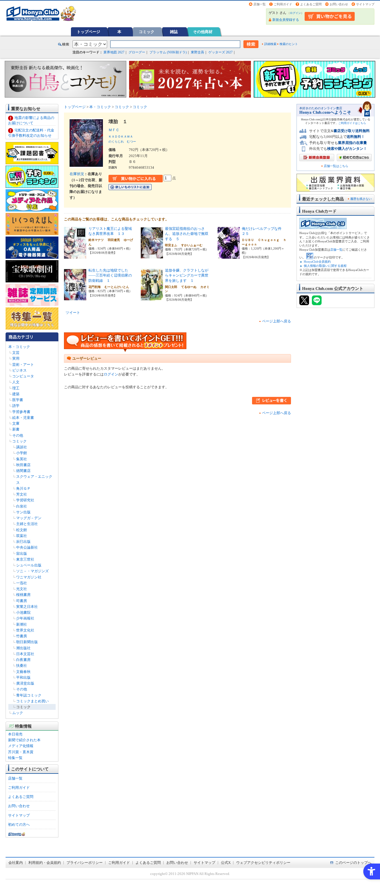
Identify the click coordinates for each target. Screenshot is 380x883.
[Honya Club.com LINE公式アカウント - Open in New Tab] (317, 302)
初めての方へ (19, 824)
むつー (131, 141)
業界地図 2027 (113, 52)
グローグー (137, 52)
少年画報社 (25, 618)
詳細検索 (270, 44)
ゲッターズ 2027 (220, 52)
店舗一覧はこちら (336, 166)
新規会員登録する (285, 20)
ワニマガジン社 (28, 577)
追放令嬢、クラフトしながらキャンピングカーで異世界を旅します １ (186, 275)
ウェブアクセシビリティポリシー (263, 862)
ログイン (295, 12)
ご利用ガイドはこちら (352, 123)
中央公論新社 (27, 547)
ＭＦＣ (115, 130)
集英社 (21, 459)
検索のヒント (289, 44)
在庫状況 (77, 174)
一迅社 (21, 583)
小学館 (21, 453)
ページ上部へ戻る (276, 321)
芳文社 (21, 494)
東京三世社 (25, 559)
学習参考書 (21, 412)
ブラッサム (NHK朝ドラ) (168, 52)
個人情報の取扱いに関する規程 (325, 265)
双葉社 (21, 536)
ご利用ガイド (283, 4)
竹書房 (21, 636)
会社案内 (15, 862)
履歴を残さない (361, 198)
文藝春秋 (23, 672)
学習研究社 (25, 500)
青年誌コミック (28, 695)
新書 (15, 429)
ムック (17, 713)
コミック (146, 31)
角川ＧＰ (23, 488)
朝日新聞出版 (27, 642)
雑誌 (174, 31)
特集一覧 (15, 758)
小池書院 (23, 612)
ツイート (73, 312)
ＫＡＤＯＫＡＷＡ (120, 136)
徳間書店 (23, 471)
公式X (226, 862)
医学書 (17, 400)
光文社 (21, 589)
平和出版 (23, 677)
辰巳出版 (23, 541)
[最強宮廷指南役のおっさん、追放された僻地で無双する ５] (152, 257)
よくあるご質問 (311, 4)
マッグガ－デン (28, 518)
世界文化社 (25, 630)
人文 (15, 382)
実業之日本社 (27, 607)
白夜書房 (23, 660)
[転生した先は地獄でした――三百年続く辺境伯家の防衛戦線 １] (75, 298)
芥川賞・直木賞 (20, 752)
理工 (15, 388)
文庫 (15, 423)
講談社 (21, 447)
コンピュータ (23, 376)
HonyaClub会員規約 (317, 261)
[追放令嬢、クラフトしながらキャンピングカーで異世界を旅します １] (152, 298)
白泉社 (21, 506)
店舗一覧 (259, 4)
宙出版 (21, 553)
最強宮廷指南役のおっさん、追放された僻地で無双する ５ (186, 234)
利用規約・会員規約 (44, 862)
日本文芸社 (25, 654)
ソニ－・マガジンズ (32, 571)
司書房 (21, 601)
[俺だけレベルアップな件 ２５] (229, 257)
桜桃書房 (23, 595)
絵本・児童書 (23, 418)
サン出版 (23, 512)
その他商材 (203, 31)
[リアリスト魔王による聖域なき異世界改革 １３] (75, 257)
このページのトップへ (353, 862)
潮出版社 (23, 648)
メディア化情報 (20, 746)
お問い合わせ (339, 4)
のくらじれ (116, 141)
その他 (17, 435)
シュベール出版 (28, 565)
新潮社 (21, 624)
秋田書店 (23, 465)
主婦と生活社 (27, 524)
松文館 (21, 530)
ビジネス (19, 370)
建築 (15, 394)
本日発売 (15, 734)
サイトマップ (365, 4)
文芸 (15, 352)
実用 (15, 358)
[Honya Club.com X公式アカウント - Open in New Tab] (304, 302)
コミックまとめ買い (32, 701)
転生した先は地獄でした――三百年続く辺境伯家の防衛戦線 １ (110, 275)
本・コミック (19, 347)
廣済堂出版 (25, 683)
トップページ (88, 31)
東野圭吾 (197, 52)
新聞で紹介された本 (24, 740)
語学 (15, 406)
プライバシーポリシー (84, 862)
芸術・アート (23, 364)
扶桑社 (21, 665)
